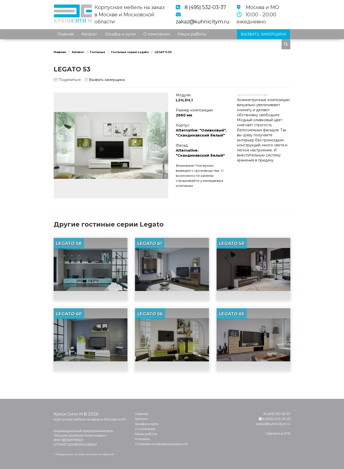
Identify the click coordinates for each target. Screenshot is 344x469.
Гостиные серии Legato (130, 52)
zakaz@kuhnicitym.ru (202, 22)
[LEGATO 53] (111, 145)
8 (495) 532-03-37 (205, 7)
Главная (65, 34)
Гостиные (97, 52)
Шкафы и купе (120, 34)
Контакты (67, 44)
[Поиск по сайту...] (286, 44)
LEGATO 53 (163, 52)
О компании (156, 34)
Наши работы (192, 34)
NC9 (287, 433)
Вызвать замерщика (106, 79)
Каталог (89, 34)
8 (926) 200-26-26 (276, 419)
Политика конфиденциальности (161, 444)
